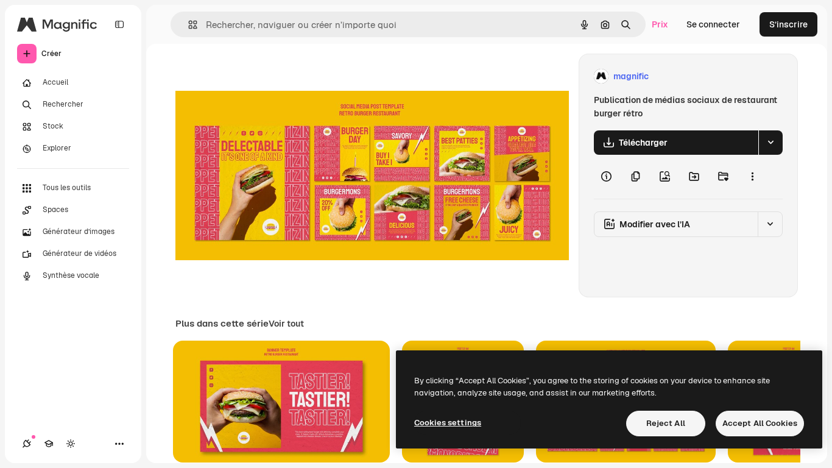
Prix (660, 24)
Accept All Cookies (759, 423)
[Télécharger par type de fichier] (770, 142)
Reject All (665, 423)
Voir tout (286, 323)
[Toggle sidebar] (119, 24)
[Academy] (48, 443)
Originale (255, 76)
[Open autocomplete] (188, 24)
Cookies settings (447, 422)
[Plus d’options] (752, 177)
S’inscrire (788, 24)
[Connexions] (27, 443)
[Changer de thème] (70, 443)
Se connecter (713, 24)
